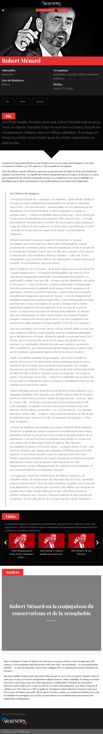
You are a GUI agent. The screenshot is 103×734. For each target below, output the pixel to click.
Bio (7, 101)
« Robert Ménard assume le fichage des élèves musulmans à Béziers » (21, 554)
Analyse (40, 101)
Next (97, 542)
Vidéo (22, 101)
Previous (6, 542)
